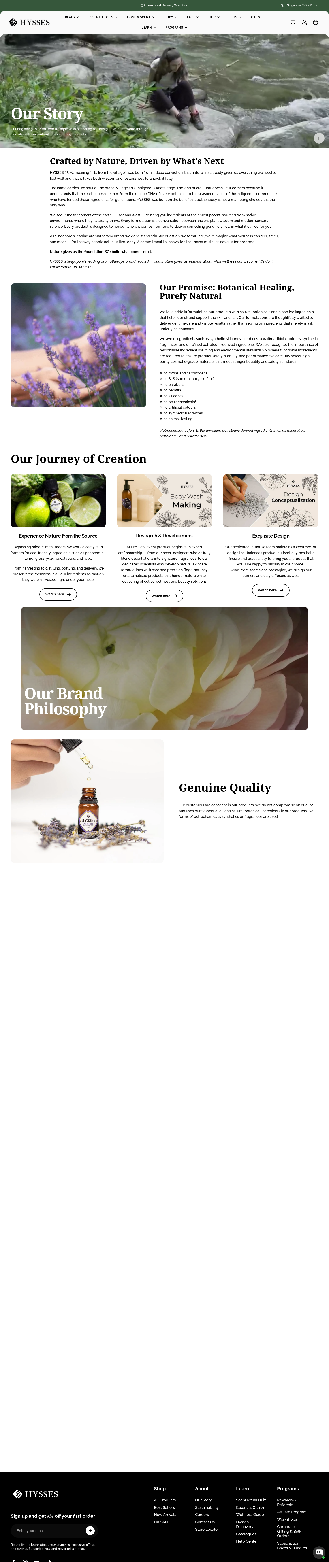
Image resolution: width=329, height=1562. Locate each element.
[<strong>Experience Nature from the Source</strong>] (58, 500)
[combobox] (299, 5)
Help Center (247, 1541)
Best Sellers (164, 1507)
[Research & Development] (164, 500)
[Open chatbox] (319, 1552)
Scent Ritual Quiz (251, 1500)
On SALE (161, 1522)
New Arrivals (165, 1514)
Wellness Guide (250, 1514)
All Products (165, 1500)
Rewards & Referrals (286, 1502)
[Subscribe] (90, 1530)
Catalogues (246, 1534)
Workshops (287, 1519)
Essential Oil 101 (250, 1507)
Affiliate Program (292, 1512)
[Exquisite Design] (270, 500)
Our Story (203, 1500)
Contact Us (205, 1522)
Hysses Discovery (244, 1524)
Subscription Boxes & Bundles (292, 1545)
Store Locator (207, 1529)
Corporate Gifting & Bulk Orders (289, 1531)
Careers (202, 1514)
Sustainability (207, 1507)
